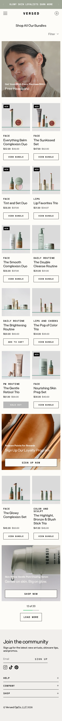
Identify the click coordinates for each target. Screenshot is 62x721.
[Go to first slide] (57, 4)
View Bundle (16, 157)
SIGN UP (41, 659)
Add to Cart (16, 342)
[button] (5, 13)
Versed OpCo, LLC (16, 707)
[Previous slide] (4, 4)
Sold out (16, 405)
